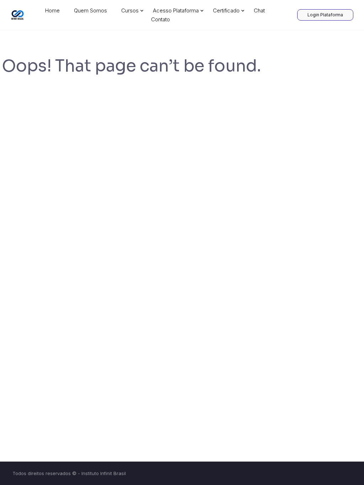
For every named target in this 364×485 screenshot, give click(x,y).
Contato (160, 19)
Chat (259, 10)
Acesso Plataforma (176, 10)
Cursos (130, 10)
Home (52, 10)
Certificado (226, 10)
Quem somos (90, 10)
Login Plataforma (325, 14)
